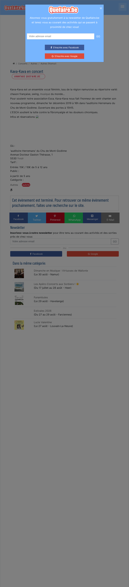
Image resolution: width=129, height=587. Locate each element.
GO (98, 36)
